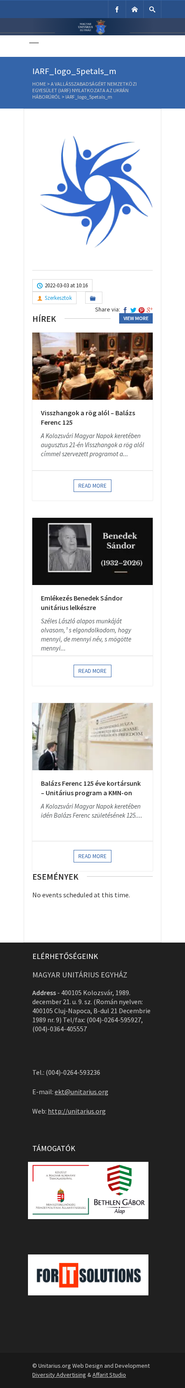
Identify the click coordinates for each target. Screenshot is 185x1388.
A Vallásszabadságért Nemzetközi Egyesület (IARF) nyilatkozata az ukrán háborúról (84, 90)
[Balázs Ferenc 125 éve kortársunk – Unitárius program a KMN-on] (92, 736)
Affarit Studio (109, 1375)
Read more (92, 485)
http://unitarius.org (77, 1111)
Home (39, 84)
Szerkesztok (58, 298)
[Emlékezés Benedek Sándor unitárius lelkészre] (92, 551)
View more (135, 318)
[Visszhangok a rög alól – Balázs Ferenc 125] (92, 366)
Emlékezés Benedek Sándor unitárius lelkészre (82, 603)
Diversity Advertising (59, 1375)
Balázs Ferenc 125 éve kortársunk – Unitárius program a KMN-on (91, 788)
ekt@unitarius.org (81, 1091)
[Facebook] (117, 9)
